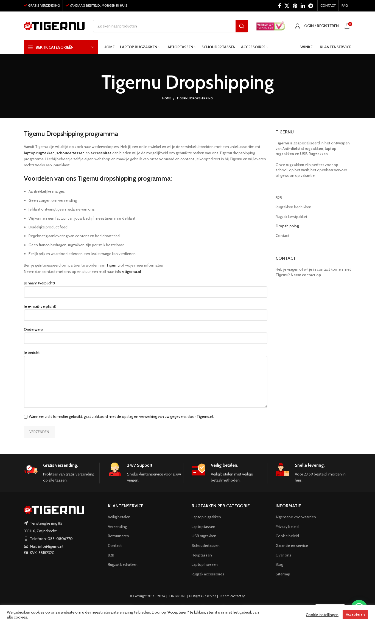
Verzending (117, 526)
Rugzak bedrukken (123, 564)
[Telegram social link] (311, 6)
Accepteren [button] (355, 614)
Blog (279, 564)
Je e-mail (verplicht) (40, 306)
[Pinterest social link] (295, 6)
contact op (237, 596)
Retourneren (118, 535)
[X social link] (287, 6)
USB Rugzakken (314, 153)
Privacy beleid (287, 526)
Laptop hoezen (205, 564)
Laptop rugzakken (206, 516)
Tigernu (282, 143)
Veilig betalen (119, 516)
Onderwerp (33, 329)
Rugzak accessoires (208, 574)
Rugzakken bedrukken (293, 207)
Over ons (283, 555)
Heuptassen (202, 555)
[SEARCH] (242, 26)
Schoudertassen (206, 545)
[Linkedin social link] (303, 6)
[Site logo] (54, 25)
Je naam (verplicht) (39, 283)
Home (166, 98)
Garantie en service (292, 545)
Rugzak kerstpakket (291, 216)
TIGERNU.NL (177, 596)
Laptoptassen (203, 526)
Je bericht (32, 352)
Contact (282, 235)
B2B (279, 197)
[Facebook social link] (279, 6)
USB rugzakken (204, 535)
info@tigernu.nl (128, 271)
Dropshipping (287, 225)
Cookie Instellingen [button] (322, 614)
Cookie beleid (287, 535)
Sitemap (283, 574)
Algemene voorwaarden (296, 516)
